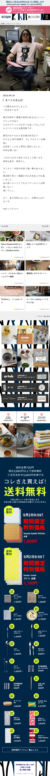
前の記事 (45, 226)
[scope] (7, 17)
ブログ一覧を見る (44, 316)
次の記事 (5, 226)
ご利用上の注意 (25, 767)
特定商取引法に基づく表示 (25, 764)
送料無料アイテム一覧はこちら (25, 749)
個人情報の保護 (25, 770)
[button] (47, 17)
